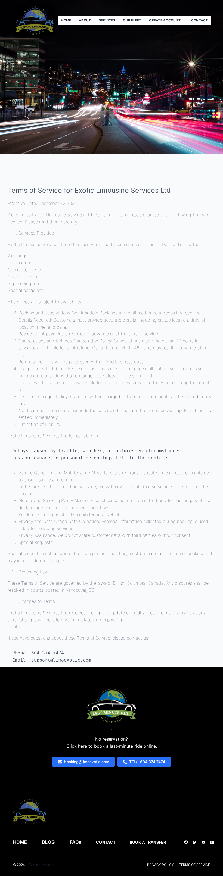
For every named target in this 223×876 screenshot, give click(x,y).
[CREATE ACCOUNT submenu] (186, 20)
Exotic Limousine (41, 865)
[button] (83, 762)
